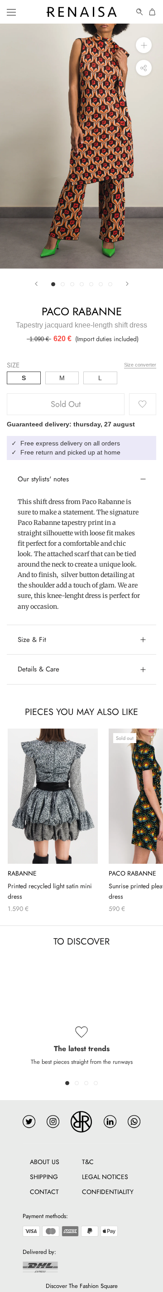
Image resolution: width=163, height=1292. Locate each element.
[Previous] (36, 284)
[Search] (140, 12)
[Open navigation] (11, 11)
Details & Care (38, 669)
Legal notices (105, 1176)
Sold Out (66, 404)
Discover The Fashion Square (82, 1286)
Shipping (44, 1176)
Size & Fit (32, 640)
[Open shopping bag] (152, 12)
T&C (88, 1161)
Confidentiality (108, 1191)
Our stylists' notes (43, 479)
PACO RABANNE (82, 311)
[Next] (127, 284)
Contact (44, 1191)
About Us (44, 1161)
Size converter (140, 364)
